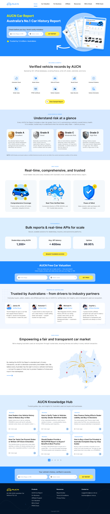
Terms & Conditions (63, 495)
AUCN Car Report (37, 493)
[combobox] (35, 34)
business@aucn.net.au (89, 495)
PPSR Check (35, 505)
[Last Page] (66, 460)
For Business (36, 495)
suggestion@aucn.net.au (89, 493)
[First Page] (43, 460)
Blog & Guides (61, 493)
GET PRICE (86, 277)
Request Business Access (55, 254)
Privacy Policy (61, 498)
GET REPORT (52, 34)
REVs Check (35, 503)
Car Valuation (36, 500)
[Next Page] (63, 460)
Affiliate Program (37, 498)
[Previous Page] (46, 460)
